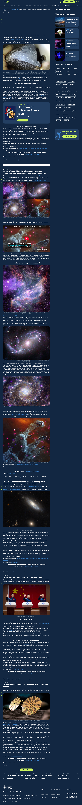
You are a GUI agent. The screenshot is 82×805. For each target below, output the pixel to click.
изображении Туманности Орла (19, 414)
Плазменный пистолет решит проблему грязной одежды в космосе (71, 55)
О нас (42, 789)
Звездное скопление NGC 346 (10, 315)
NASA (24, 476)
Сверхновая (59, 97)
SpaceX (68, 74)
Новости (5, 5)
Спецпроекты (55, 5)
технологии (59, 124)
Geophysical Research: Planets (15, 78)
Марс (57, 94)
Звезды (65, 84)
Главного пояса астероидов (10, 724)
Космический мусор (61, 91)
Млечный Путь (66, 94)
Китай (17, 679)
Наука (19, 5)
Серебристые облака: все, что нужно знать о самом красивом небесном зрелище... (72, 22)
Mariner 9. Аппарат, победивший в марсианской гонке (71, 32)
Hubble (9, 572)
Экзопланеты (59, 107)
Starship (75, 74)
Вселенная (71, 81)
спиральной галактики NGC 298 (34, 486)
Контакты (43, 797)
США (73, 94)
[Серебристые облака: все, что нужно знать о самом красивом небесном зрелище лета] (60, 22)
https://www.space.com (16, 756)
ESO (69, 68)
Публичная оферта (55, 797)
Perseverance (59, 74)
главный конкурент (9, 630)
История (58, 87)
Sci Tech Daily (14, 562)
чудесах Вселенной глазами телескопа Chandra (26, 464)
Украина (46, 5)
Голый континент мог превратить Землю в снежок (47, 777)
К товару (23, 120)
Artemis (58, 68)
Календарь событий (56, 800)
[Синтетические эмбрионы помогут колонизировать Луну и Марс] (60, 44)
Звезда (58, 84)
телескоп (44, 476)
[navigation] (76, 1)
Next (78, 776)
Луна (23, 679)
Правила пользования (71, 793)
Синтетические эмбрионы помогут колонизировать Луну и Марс (72, 44)
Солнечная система (70, 97)
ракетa (72, 117)
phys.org (21, 669)
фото (66, 124)
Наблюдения (37, 5)
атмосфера (69, 110)
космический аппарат (62, 117)
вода (76, 110)
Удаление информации (56, 794)
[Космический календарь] (61, 2)
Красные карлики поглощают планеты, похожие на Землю (64, 777)
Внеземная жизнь (61, 81)
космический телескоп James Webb (32, 175)
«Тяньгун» (26, 644)
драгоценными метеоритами (16, 39)
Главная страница (7, 9)
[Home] (6, 2)
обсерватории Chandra (41, 180)
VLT (57, 78)
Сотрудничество (67, 5)
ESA (64, 68)
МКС (76, 91)
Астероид (63, 78)
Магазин (77, 5)
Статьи (13, 5)
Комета (72, 87)
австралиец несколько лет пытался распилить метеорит (32, 148)
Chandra (9, 476)
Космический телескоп (33, 476)
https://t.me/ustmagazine (32, 760)
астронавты (10, 679)
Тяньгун (29, 679)
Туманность (66, 101)
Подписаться (70, 136)
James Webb (17, 476)
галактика (22, 572)
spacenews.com (15, 669)
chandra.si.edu (14, 466)
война (57, 114)
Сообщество (68, 1)
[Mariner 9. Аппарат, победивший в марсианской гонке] (60, 33)
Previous (4, 776)
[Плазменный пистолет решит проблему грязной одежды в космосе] (60, 56)
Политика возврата (55, 792)
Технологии (28, 5)
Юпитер (68, 107)
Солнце (58, 101)
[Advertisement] (26, 25)
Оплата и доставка (55, 789)
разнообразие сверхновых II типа (11, 489)
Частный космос (60, 104)
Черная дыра (71, 104)
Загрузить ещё (26, 769)
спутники (58, 120)
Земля (72, 84)
